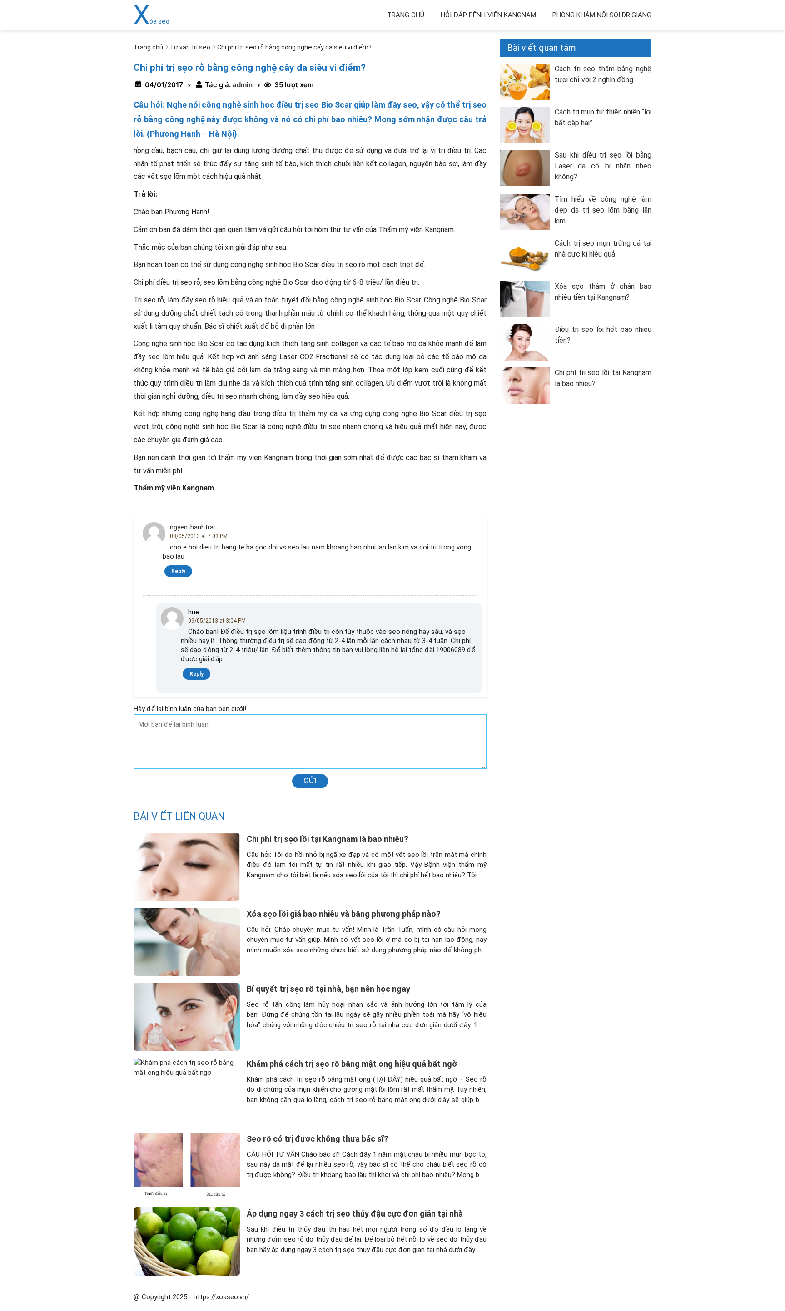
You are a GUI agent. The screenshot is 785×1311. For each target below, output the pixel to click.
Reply (178, 571)
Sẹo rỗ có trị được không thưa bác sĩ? (317, 1138)
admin (242, 84)
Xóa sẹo (151, 21)
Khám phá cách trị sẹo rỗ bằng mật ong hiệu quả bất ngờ (352, 1064)
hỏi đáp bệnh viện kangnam (488, 15)
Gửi (310, 780)
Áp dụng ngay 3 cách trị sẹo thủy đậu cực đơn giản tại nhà (355, 1213)
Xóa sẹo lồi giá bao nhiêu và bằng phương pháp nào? (344, 914)
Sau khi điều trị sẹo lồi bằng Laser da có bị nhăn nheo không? (603, 166)
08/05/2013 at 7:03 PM (199, 536)
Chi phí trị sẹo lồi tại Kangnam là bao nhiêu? (327, 839)
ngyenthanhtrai (192, 527)
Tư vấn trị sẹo (190, 47)
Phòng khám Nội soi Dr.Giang (601, 15)
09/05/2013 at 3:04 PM (217, 621)
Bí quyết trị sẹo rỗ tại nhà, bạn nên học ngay (328, 989)
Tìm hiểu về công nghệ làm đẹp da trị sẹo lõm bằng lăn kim (603, 210)
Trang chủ (405, 15)
